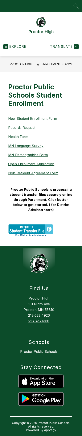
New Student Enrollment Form (32, 118)
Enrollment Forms (57, 64)
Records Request (21, 127)
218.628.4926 (39, 315)
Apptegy (50, 430)
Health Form (18, 137)
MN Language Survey (25, 146)
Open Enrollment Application (31, 164)
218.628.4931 (38, 321)
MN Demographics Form (28, 155)
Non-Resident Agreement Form (33, 173)
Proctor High (21, 64)
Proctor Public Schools (39, 351)
